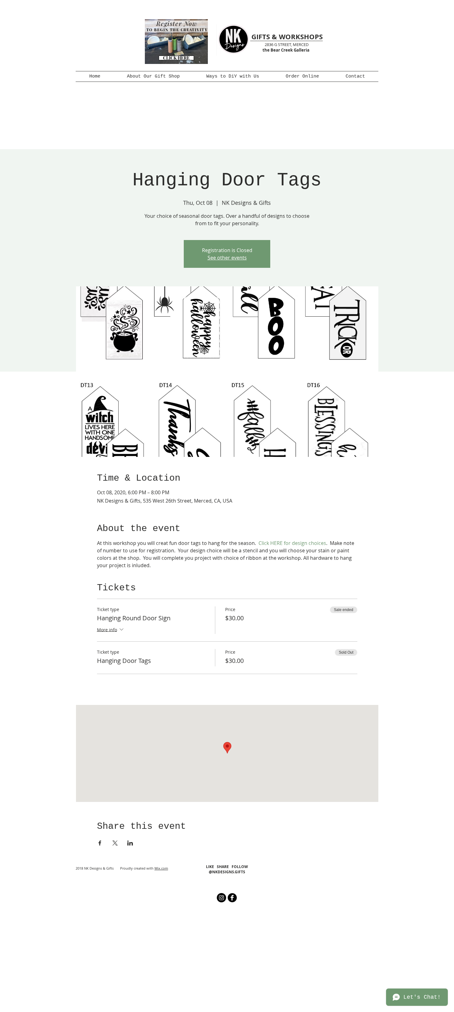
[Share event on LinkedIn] (130, 843)
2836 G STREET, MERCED (287, 44)
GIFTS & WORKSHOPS (287, 36)
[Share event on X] (115, 843)
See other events (227, 257)
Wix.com (161, 868)
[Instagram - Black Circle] (221, 897)
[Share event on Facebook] (100, 843)
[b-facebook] (232, 897)
